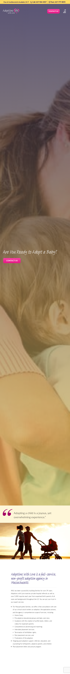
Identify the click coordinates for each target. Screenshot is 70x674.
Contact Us (12, 260)
